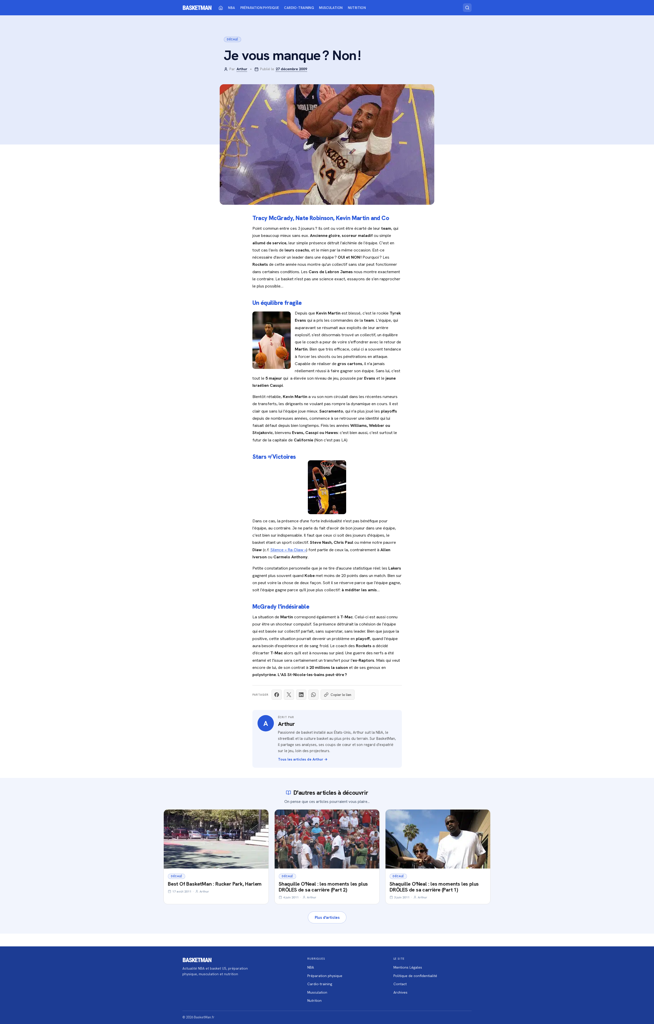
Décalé (232, 39)
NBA (231, 7)
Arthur (242, 69)
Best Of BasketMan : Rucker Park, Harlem (215, 884)
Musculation (331, 7)
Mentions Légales (407, 967)
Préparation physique (259, 7)
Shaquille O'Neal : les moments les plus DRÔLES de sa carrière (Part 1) (434, 887)
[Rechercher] (467, 7)
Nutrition (357, 7)
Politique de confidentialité (415, 975)
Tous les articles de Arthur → (303, 759)
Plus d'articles (327, 917)
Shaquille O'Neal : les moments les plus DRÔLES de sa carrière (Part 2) (323, 887)
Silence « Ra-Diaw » (288, 549)
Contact (400, 984)
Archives (400, 992)
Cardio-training (299, 7)
